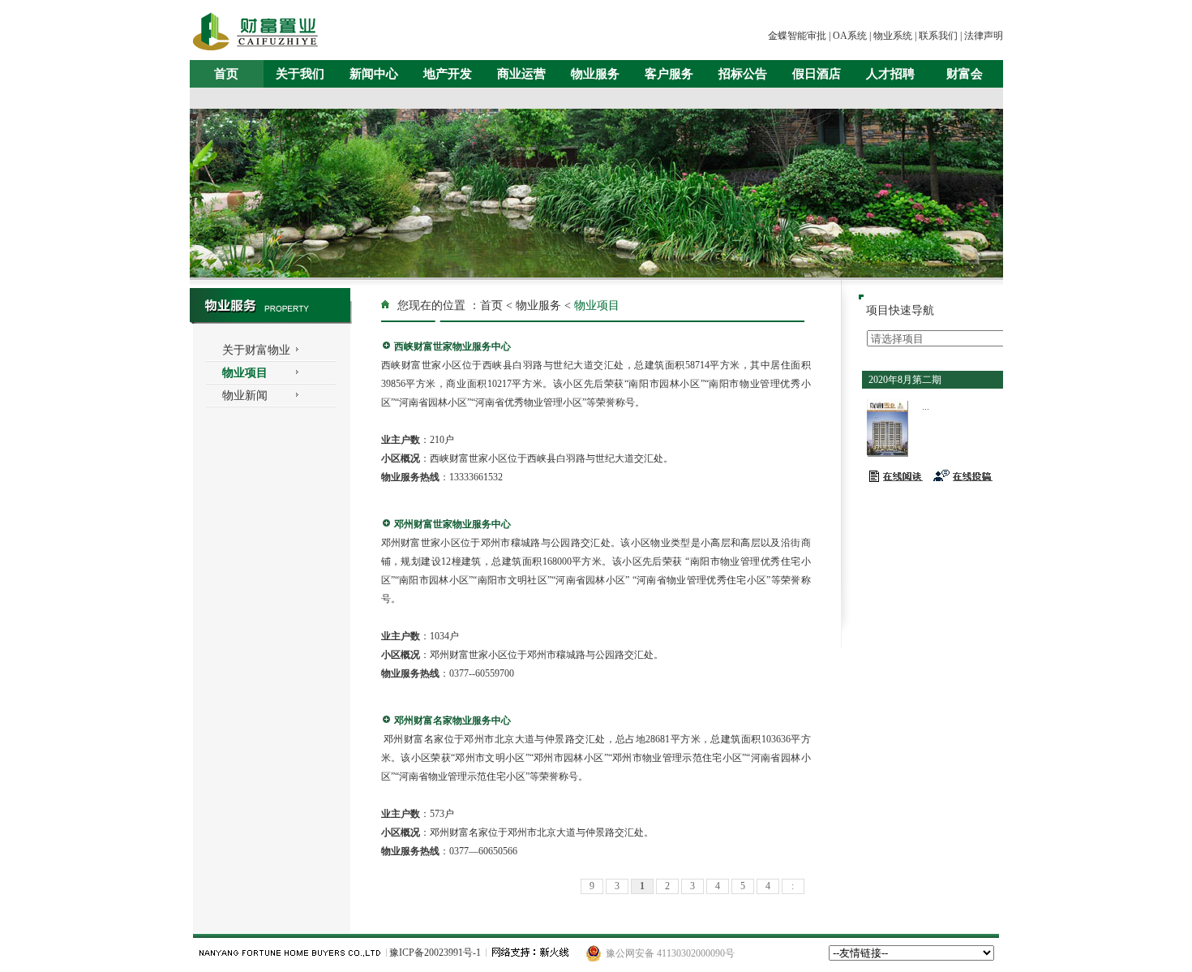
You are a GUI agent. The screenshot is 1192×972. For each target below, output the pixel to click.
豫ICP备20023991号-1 (435, 952)
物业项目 (245, 373)
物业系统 (892, 35)
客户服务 (669, 73)
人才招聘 (890, 73)
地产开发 (447, 73)
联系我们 (938, 35)
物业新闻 (245, 395)
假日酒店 (816, 73)
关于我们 (300, 73)
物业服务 (595, 73)
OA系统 (850, 35)
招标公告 (742, 73)
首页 (226, 73)
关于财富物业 (256, 350)
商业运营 (521, 73)
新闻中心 (373, 73)
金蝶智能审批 (797, 35)
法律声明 (983, 35)
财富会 (964, 73)
